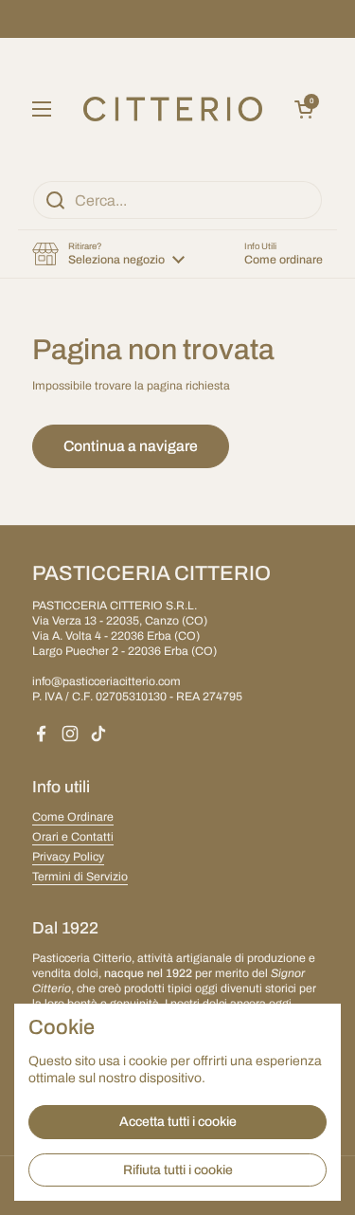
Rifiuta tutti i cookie (178, 1170)
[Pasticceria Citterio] (173, 109)
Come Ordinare (73, 817)
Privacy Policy (68, 856)
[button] (304, 109)
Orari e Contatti (73, 836)
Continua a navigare (130, 446)
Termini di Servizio (80, 876)
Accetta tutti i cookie (178, 1122)
